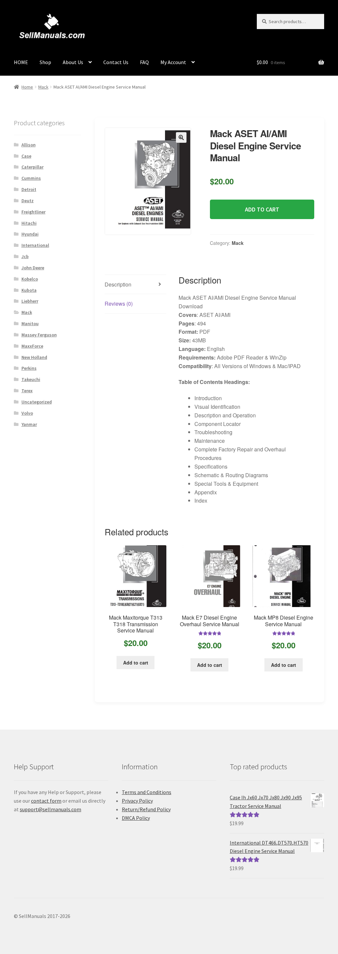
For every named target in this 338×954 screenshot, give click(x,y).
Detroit (28, 189)
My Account (173, 62)
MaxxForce (32, 346)
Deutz (27, 201)
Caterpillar (32, 167)
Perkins (29, 368)
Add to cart (262, 209)
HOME (21, 62)
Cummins (31, 178)
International (35, 245)
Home (27, 87)
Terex (27, 391)
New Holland (34, 357)
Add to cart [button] (135, 662)
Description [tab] (118, 284)
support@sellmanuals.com (50, 809)
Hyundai (30, 234)
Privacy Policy (137, 800)
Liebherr (29, 301)
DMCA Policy (136, 818)
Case (26, 156)
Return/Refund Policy (146, 809)
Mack (43, 87)
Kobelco (29, 279)
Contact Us (115, 62)
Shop (45, 62)
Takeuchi (30, 379)
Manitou (30, 323)
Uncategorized (36, 402)
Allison (28, 145)
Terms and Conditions (146, 792)
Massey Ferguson (39, 335)
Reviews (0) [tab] (119, 303)
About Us (73, 62)
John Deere (32, 268)
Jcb (25, 256)
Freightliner (33, 212)
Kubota (29, 290)
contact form (46, 800)
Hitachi (29, 223)
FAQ (144, 62)
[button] (181, 137)
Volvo (27, 413)
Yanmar (29, 424)
